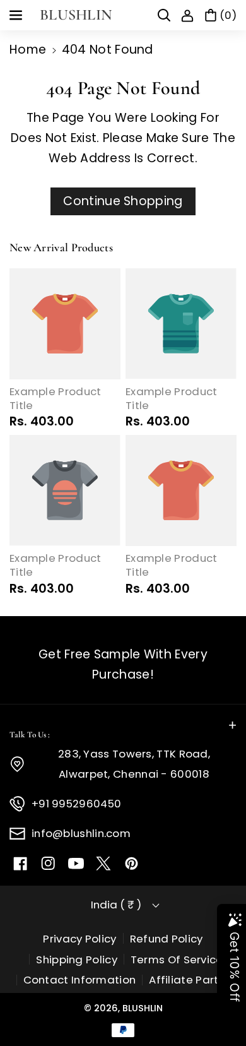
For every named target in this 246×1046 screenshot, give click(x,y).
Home (27, 49)
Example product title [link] (55, 399)
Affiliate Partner (192, 979)
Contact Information (79, 979)
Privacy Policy (79, 938)
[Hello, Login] (187, 15)
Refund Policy (166, 938)
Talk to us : (29, 735)
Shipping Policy (76, 959)
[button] (17, 15)
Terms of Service (177, 959)
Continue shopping (122, 201)
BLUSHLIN (142, 1008)
